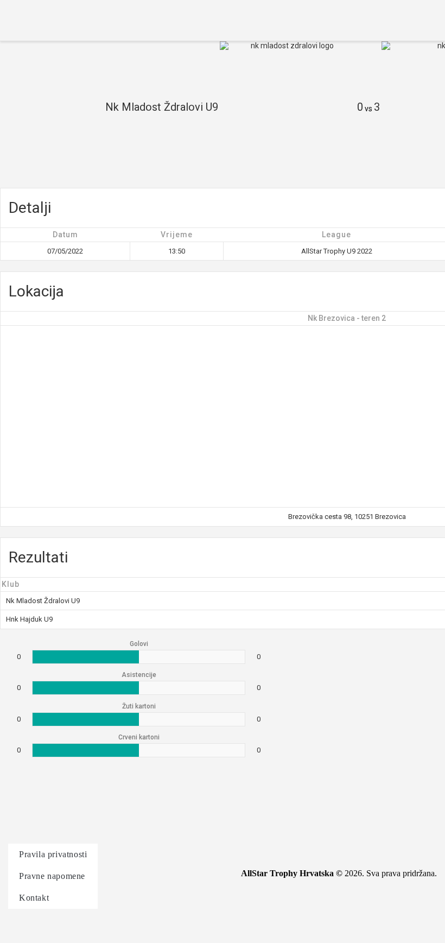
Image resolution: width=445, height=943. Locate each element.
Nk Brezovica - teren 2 (347, 318)
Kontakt (34, 897)
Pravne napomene (52, 876)
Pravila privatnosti (53, 854)
